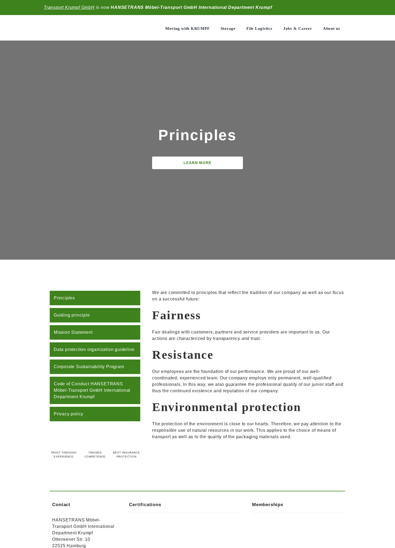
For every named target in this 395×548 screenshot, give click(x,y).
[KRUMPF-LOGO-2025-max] (79, 22)
